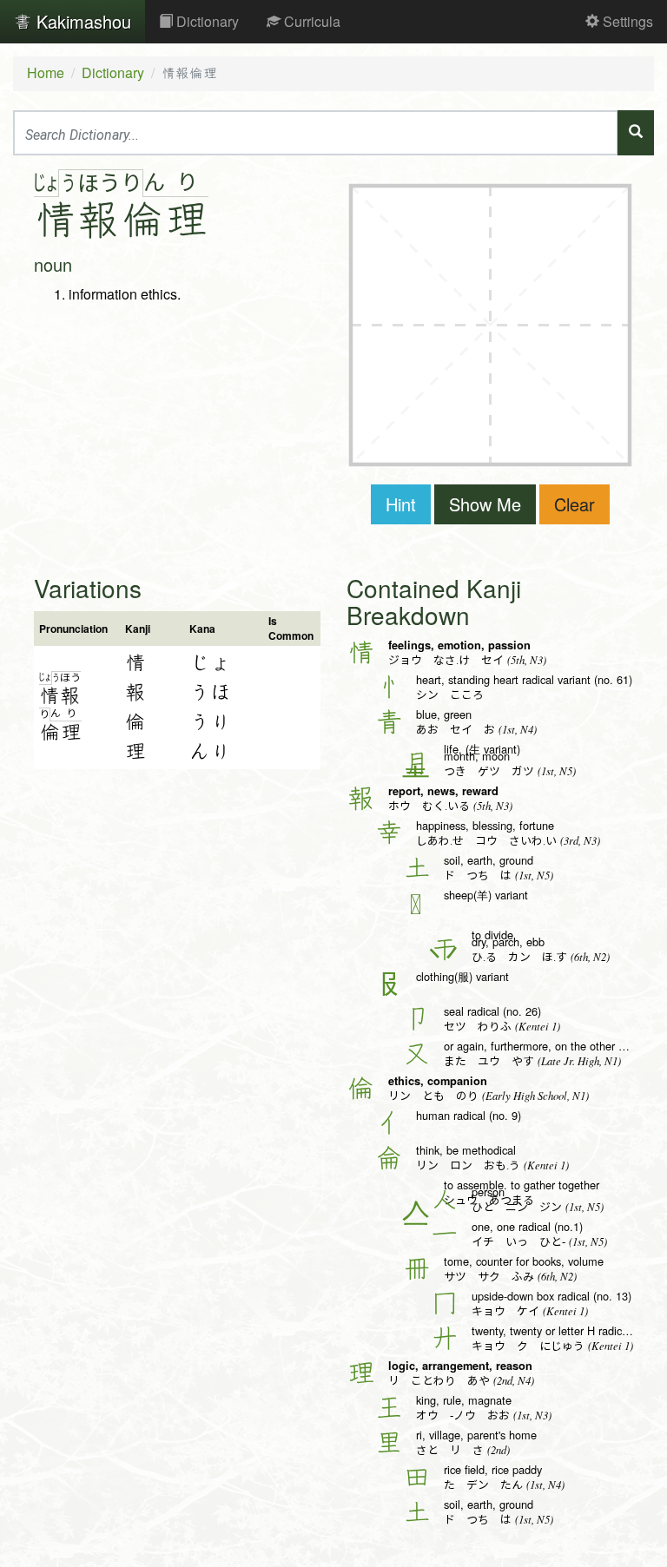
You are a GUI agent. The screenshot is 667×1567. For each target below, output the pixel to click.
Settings (626, 21)
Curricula (310, 21)
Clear (574, 504)
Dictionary (206, 21)
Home (45, 72)
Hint (401, 504)
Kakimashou (81, 21)
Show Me (485, 504)
